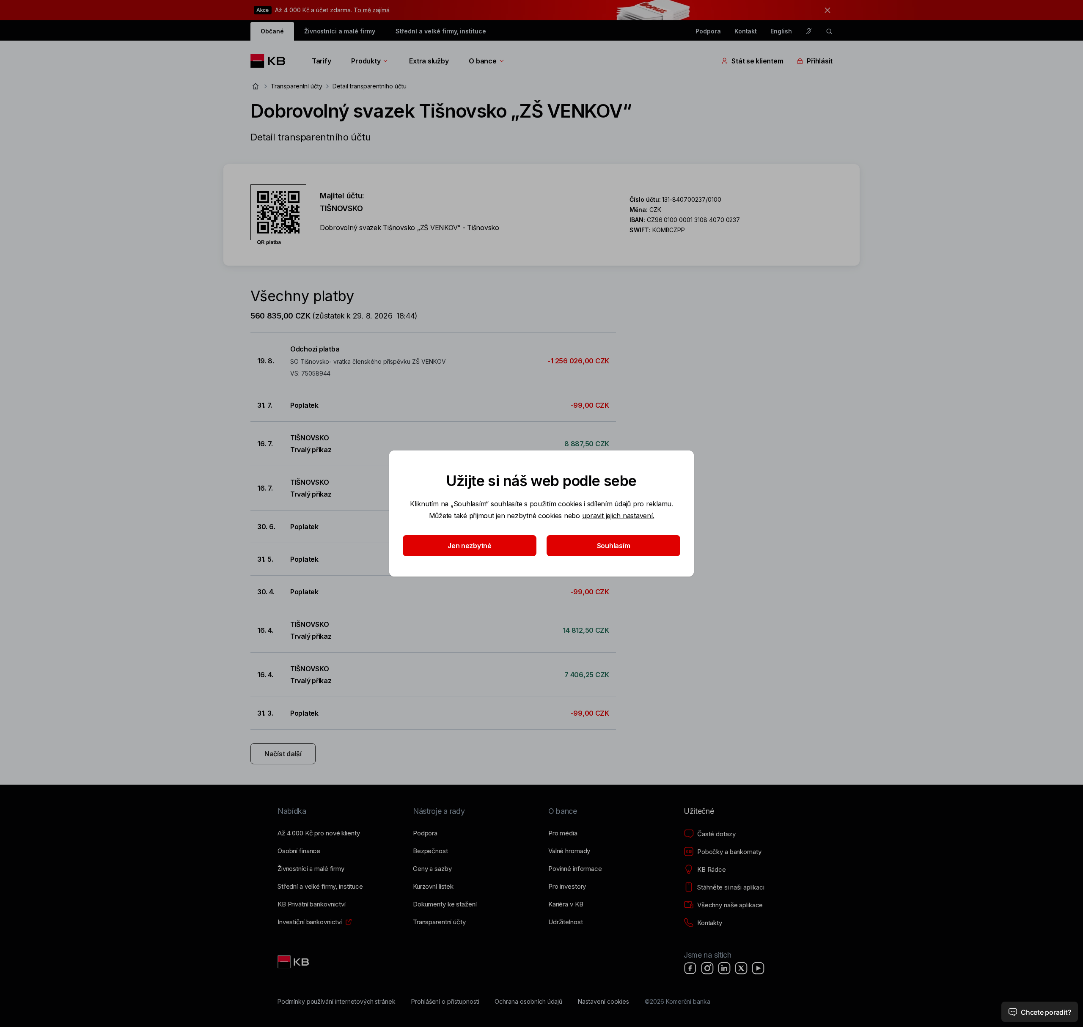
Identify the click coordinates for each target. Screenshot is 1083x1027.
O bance (482, 61)
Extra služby (428, 61)
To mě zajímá (372, 10)
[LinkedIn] (724, 968)
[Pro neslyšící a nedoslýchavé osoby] (808, 31)
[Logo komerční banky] (270, 61)
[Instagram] (707, 968)
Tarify (321, 61)
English (781, 31)
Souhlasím (613, 545)
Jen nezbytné (470, 545)
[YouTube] (758, 968)
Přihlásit (820, 61)
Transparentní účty (296, 86)
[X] (741, 968)
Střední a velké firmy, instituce (441, 31)
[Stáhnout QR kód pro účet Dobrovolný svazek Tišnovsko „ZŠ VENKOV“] (278, 214)
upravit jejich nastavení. (618, 515)
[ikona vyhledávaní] (829, 31)
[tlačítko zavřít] (825, 10)
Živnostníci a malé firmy (339, 31)
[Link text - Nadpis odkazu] (294, 962)
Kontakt (745, 31)
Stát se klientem (757, 61)
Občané (272, 31)
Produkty (365, 61)
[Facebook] (690, 968)
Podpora (708, 31)
